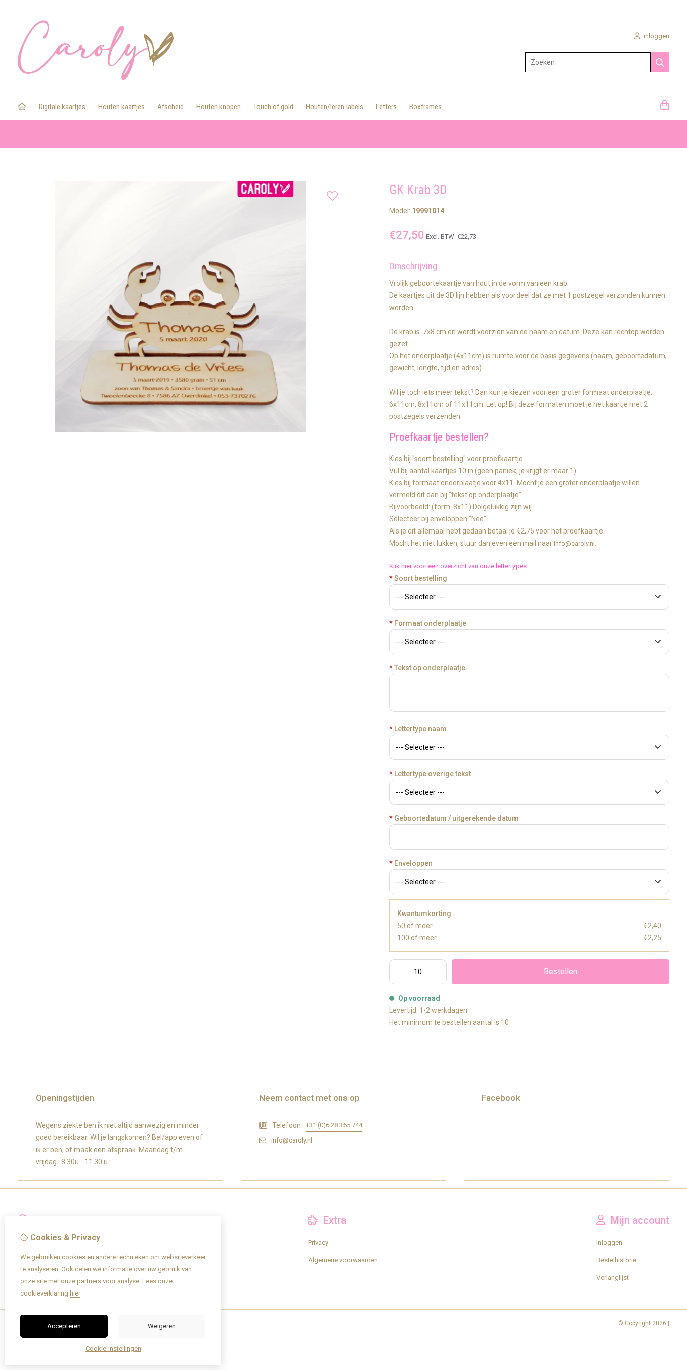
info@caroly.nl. (575, 543)
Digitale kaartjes (62, 106)
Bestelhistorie (616, 1260)
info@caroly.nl (291, 1140)
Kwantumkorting (424, 913)
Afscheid (170, 106)
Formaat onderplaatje (427, 623)
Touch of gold (273, 106)
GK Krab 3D (259, 134)
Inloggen (609, 1242)
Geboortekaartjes (120, 134)
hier (75, 1293)
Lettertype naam (418, 729)
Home (26, 134)
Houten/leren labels (334, 106)
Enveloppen (411, 863)
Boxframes (425, 106)
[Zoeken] (660, 62)
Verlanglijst (612, 1277)
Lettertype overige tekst (430, 774)
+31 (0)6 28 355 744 (334, 1125)
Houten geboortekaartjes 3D (194, 134)
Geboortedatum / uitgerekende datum (454, 818)
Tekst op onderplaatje (427, 668)
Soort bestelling (418, 578)
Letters (386, 106)
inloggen (655, 36)
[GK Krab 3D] (180, 430)
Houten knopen (218, 106)
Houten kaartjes (121, 106)
